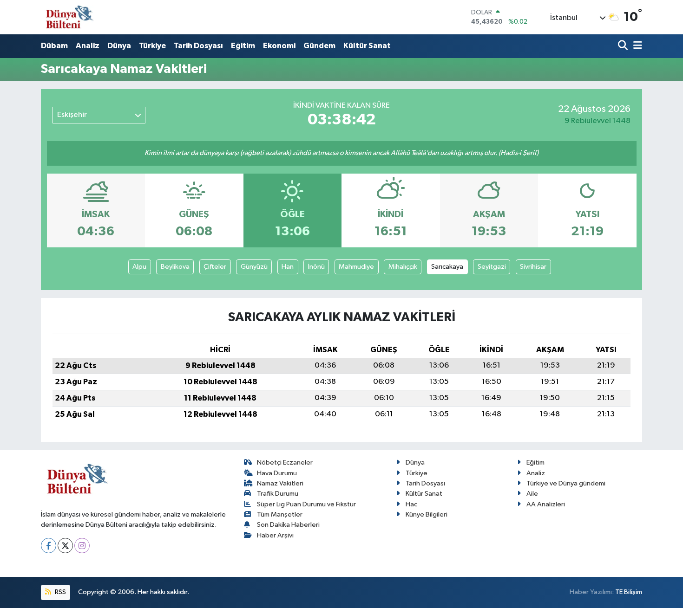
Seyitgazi (492, 266)
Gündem (319, 46)
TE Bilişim (628, 592)
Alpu (139, 266)
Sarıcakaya (447, 266)
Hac (411, 504)
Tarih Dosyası (198, 46)
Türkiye (152, 46)
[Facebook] (48, 545)
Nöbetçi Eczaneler (285, 462)
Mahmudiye (356, 266)
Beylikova (175, 266)
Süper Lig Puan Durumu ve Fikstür (306, 504)
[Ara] (624, 46)
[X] (65, 545)
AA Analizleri (545, 504)
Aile (532, 493)
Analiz (87, 46)
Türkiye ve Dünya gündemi (565, 483)
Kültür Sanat (367, 46)
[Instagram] (82, 545)
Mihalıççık (402, 266)
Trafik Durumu (277, 493)
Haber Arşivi (275, 535)
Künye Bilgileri (426, 514)
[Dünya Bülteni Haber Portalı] (67, 17)
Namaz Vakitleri (280, 483)
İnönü (316, 266)
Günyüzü (254, 266)
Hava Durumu (277, 473)
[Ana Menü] (636, 46)
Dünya (119, 46)
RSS (59, 592)
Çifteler (215, 266)
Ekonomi (279, 46)
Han (288, 266)
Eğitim (243, 46)
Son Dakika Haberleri (288, 524)
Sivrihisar (533, 266)
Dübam (54, 46)
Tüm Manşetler (279, 514)
